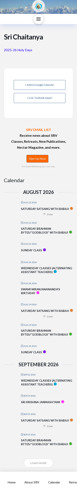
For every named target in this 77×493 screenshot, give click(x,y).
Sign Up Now (37, 158)
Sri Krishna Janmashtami (40, 402)
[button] (38, 19)
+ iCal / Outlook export (39, 97)
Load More (38, 463)
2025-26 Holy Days (18, 50)
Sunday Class (31, 250)
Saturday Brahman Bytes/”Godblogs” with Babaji (44, 230)
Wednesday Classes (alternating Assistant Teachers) (46, 270)
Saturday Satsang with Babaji (45, 209)
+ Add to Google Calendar (39, 84)
